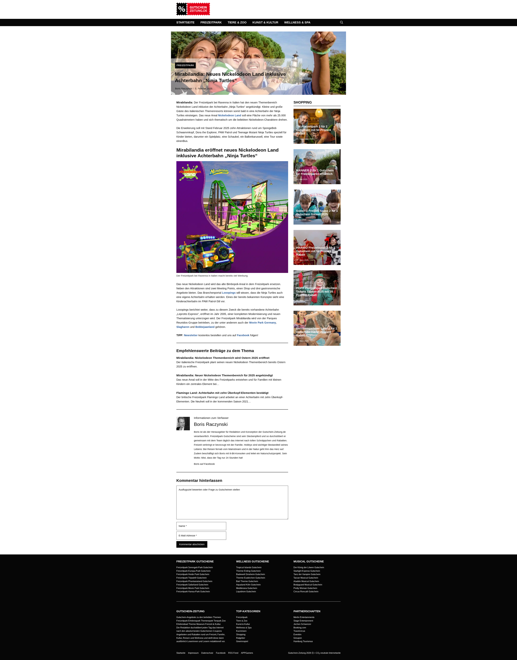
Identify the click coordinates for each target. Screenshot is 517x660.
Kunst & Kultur (243, 624)
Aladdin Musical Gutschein (306, 581)
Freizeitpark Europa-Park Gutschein (193, 571)
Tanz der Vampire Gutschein (307, 574)
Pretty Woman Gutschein (305, 588)
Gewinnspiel (242, 641)
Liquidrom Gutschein (246, 591)
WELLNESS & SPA (297, 22)
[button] (341, 22)
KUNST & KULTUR (265, 22)
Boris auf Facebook (204, 464)
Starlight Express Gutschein (307, 571)
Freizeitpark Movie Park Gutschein (192, 588)
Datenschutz (207, 653)
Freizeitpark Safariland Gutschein (192, 585)
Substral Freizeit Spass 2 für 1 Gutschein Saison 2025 (317, 212)
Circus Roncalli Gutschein (306, 591)
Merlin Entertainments (304, 617)
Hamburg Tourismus (303, 641)
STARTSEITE (185, 22)
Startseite (180, 653)
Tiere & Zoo (241, 621)
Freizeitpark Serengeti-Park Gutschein (194, 567)
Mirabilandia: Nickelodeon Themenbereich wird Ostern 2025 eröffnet (222, 357)
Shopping (240, 634)
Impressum (193, 653)
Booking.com (300, 627)
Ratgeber (240, 638)
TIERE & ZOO (237, 22)
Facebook (243, 335)
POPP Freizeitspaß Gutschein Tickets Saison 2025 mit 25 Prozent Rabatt (316, 291)
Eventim (297, 634)
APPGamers (247, 653)
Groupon (298, 638)
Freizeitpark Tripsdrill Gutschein (191, 578)
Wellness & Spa (243, 627)
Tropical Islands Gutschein (248, 567)
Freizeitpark (241, 617)
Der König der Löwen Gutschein (309, 567)
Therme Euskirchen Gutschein (250, 578)
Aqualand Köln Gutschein (248, 585)
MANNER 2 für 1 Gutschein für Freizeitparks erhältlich (315, 172)
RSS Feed (233, 653)
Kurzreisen (241, 631)
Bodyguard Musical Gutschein (308, 585)
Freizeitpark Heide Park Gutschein (192, 574)
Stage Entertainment (303, 621)
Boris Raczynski (183, 88)
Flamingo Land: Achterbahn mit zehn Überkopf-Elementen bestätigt (222, 392)
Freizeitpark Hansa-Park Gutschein (193, 591)
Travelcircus (299, 631)
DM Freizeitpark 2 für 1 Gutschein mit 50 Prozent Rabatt (313, 130)
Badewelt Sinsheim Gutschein (250, 574)
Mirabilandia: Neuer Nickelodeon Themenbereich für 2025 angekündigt (224, 375)
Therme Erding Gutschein (248, 571)
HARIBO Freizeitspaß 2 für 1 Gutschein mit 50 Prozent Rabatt (315, 251)
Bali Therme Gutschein (247, 581)
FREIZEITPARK (211, 22)
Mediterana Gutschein (246, 588)
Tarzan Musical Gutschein (306, 578)
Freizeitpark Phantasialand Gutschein (194, 581)
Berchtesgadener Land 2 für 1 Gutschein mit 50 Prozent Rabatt (316, 332)
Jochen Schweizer (302, 624)
